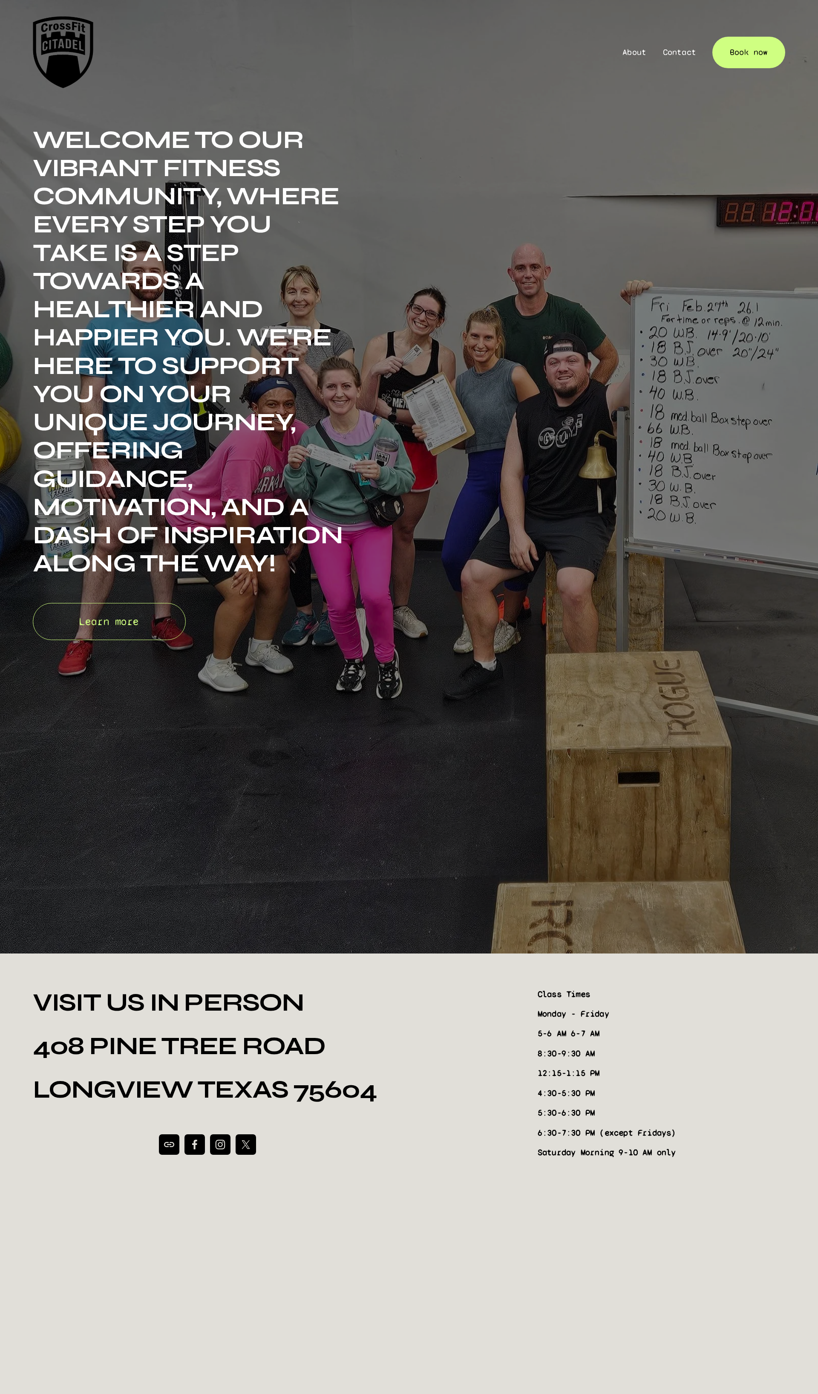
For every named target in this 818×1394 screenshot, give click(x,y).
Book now (749, 52)
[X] (246, 1144)
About (634, 52)
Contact (679, 52)
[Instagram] (220, 1144)
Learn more (109, 621)
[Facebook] (194, 1144)
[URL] (169, 1144)
